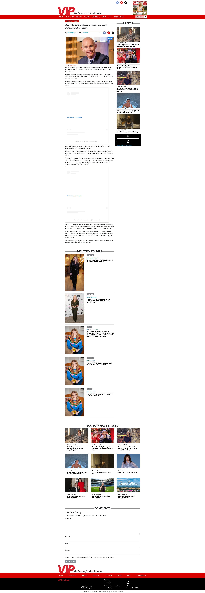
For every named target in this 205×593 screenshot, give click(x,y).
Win (110, 17)
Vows (104, 17)
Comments (85, 32)
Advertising (107, 582)
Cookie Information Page (112, 586)
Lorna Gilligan (70, 32)
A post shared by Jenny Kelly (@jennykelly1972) (87, 141)
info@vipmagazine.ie (88, 588)
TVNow (129, 584)
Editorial (106, 580)
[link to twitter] (121, 2)
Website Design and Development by (112, 591)
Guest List (70, 17)
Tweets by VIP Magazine (124, 145)
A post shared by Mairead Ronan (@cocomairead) (87, 220)
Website (67, 550)
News (61, 17)
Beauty (79, 17)
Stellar (129, 586)
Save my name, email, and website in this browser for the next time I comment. (90, 557)
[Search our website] (145, 17)
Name (67, 536)
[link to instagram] (125, 2)
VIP (128, 582)
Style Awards (119, 17)
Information (107, 584)
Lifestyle (95, 17)
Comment (68, 518)
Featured (90, 255)
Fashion (87, 17)
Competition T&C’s (133, 588)
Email (67, 543)
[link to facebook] (117, 2)
